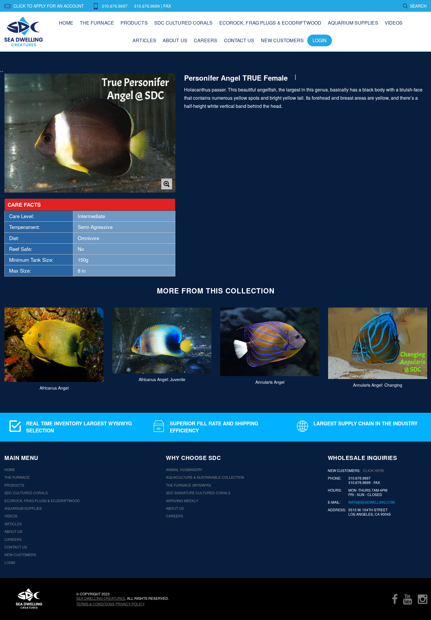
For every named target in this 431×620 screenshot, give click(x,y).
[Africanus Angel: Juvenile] (161, 340)
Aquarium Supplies (353, 22)
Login (320, 40)
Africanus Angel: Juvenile (162, 379)
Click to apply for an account (48, 6)
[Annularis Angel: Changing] (377, 343)
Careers (206, 40)
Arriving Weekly (182, 501)
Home (66, 22)
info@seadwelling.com (371, 502)
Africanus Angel (54, 387)
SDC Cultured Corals (183, 22)
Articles (144, 40)
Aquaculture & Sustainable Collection (205, 477)
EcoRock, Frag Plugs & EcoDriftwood (270, 22)
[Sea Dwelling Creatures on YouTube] (407, 599)
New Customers (282, 40)
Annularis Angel (269, 382)
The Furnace (97, 22)
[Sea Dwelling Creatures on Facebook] (394, 599)
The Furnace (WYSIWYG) (188, 485)
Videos (394, 22)
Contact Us (239, 40)
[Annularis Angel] (269, 342)
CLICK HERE (373, 470)
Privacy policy (130, 603)
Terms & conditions (95, 603)
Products (134, 22)
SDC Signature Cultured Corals (198, 493)
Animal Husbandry (184, 470)
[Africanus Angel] (53, 345)
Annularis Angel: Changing (377, 385)
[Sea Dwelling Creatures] (29, 598)
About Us (175, 40)
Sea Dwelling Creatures (100, 598)
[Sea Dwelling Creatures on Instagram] (422, 599)
